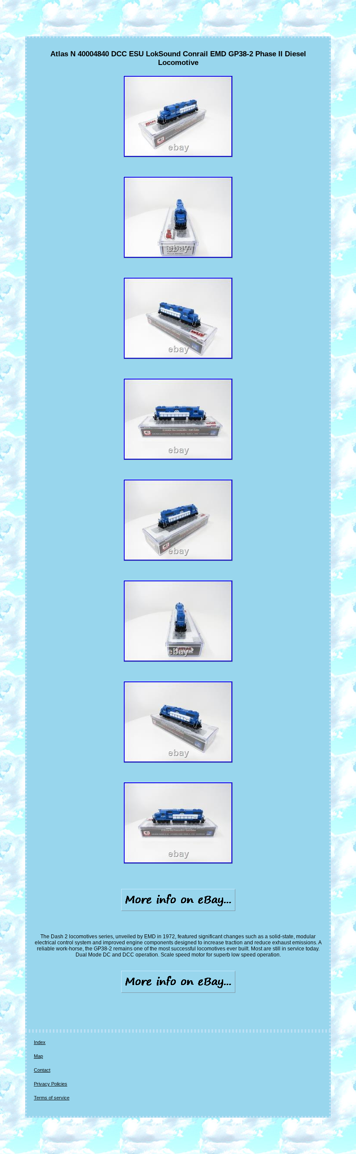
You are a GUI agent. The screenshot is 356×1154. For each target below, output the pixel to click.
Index (40, 1042)
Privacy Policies (50, 1083)
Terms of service (51, 1097)
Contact (42, 1070)
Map (38, 1056)
